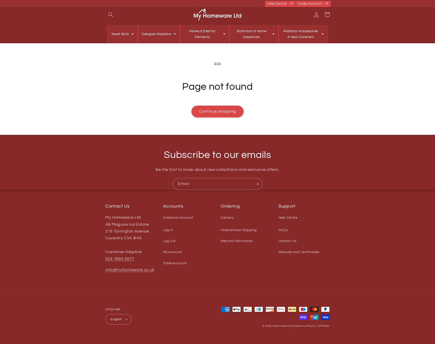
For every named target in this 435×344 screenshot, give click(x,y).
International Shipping (239, 230)
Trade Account (175, 263)
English (116, 319)
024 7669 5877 (119, 259)
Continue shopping (217, 111)
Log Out (169, 241)
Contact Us (287, 241)
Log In (168, 230)
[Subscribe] (256, 184)
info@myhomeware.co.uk (130, 270)
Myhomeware (281, 326)
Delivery (227, 217)
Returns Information (237, 241)
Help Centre (287, 217)
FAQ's (283, 230)
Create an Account (178, 217)
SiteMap (324, 325)
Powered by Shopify (302, 326)
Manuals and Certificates (298, 252)
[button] (110, 14)
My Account (172, 252)
